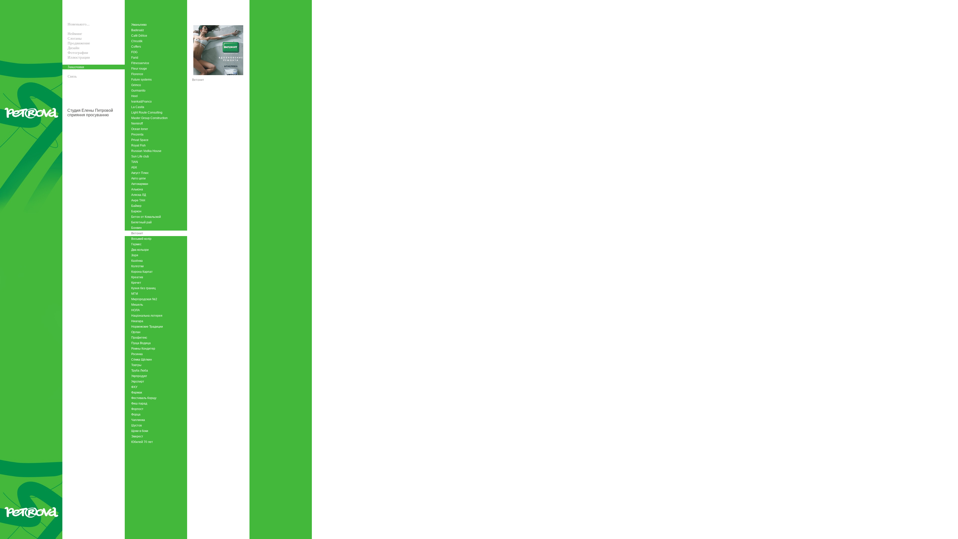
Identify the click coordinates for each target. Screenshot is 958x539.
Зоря (134, 255)
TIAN (134, 162)
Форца (135, 414)
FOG (134, 52)
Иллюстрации (79, 57)
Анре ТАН (138, 200)
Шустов (136, 425)
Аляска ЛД (138, 195)
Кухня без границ (143, 288)
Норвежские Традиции (147, 326)
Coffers (136, 46)
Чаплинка (138, 420)
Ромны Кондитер (143, 348)
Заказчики (76, 67)
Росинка (137, 354)
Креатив (137, 277)
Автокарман (139, 184)
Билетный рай (141, 222)
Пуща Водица (141, 343)
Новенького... (79, 24)
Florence (137, 74)
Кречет (136, 282)
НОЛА (135, 310)
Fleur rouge (139, 68)
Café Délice (139, 35)
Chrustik (136, 41)
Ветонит (137, 233)
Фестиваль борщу (143, 398)
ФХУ (134, 387)
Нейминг (75, 34)
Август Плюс (140, 173)
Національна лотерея (146, 315)
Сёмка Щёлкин (141, 359)
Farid (134, 57)
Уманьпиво (139, 24)
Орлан (135, 332)
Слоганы (75, 38)
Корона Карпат (142, 271)
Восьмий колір (141, 239)
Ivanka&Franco (141, 101)
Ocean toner (139, 129)
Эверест (137, 436)
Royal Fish (138, 145)
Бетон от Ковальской (146, 217)
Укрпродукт (139, 376)
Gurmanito (138, 90)
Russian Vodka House (146, 151)
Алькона (137, 189)
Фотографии (78, 53)
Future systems (141, 79)
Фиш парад (139, 403)
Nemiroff (137, 123)
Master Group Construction (149, 118)
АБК (134, 167)
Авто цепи (138, 178)
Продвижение (79, 43)
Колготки (137, 266)
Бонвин (136, 228)
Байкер (136, 206)
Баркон (136, 211)
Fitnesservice (140, 63)
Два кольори (140, 250)
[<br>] (65, 29)
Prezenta (137, 134)
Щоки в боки (139, 431)
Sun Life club (140, 156)
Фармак (136, 392)
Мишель (137, 304)
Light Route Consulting (146, 112)
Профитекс (139, 337)
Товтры (136, 365)
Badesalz (137, 30)
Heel (134, 96)
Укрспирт (137, 381)
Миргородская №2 (144, 299)
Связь (72, 76)
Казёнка (137, 261)
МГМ (134, 293)
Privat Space (139, 140)
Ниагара (137, 321)
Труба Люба (139, 370)
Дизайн (73, 48)
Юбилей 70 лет (142, 442)
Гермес (136, 244)
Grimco (136, 85)
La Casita (137, 107)
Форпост (137, 409)
